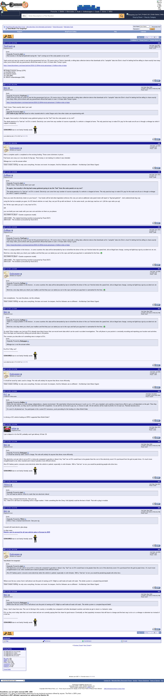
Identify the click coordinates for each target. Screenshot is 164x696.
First (146, 37)
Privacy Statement (143, 680)
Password (136, 29)
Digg (7, 641)
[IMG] (5, 661)
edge (14, 428)
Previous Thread (78, 645)
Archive (135, 680)
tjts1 (6, 88)
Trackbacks (7, 663)
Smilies (5, 659)
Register (19, 31)
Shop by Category (150, 17)
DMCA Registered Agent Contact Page (114, 688)
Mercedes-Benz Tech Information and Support (39, 26)
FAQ (115, 31)
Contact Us (107, 680)
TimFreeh (8, 46)
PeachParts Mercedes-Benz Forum (15, 26)
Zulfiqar (7, 175)
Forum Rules (7, 669)
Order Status (155, 14)
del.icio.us (47, 641)
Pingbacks (6, 665)
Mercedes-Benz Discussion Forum (122, 680)
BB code (6, 658)
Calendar (143, 31)
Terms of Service (155, 680)
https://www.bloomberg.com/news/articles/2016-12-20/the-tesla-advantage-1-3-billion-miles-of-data (35, 65)
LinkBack (133, 40)
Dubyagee (15, 148)
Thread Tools (143, 40)
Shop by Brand (137, 17)
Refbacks (6, 666)
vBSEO (89, 687)
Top (162, 680)
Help (162, 14)
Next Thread (87, 645)
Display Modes (154, 40)
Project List (146, 14)
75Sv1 (7, 484)
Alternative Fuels (68, 26)
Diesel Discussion (58, 26)
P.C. (6, 394)
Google (125, 641)
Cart (139, 14)
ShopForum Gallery (70, 31)
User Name (136, 26)
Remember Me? (156, 26)
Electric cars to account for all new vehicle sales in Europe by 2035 (27, 532)
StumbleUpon (87, 641)
